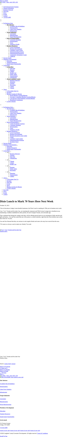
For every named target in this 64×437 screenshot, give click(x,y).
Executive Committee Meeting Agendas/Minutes (23, 97)
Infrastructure (13, 31)
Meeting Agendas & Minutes (14, 94)
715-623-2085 (7, 17)
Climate (12, 88)
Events (5, 14)
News (4, 13)
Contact (5, 16)
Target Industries (11, 32)
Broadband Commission (16, 100)
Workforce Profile (14, 44)
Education (9, 61)
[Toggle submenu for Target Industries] (16, 116)
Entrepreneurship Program (17, 52)
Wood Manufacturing (15, 37)
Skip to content (4, 0)
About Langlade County (13, 79)
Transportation (14, 76)
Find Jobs (5, 11)
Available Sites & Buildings (17, 26)
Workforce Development (9, 59)
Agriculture (13, 34)
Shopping (12, 82)
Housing (12, 70)
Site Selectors (10, 24)
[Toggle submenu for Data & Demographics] (19, 122)
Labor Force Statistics (15, 29)
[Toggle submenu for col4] (9, 172)
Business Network (8, 10)
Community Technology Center (18, 55)
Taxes (11, 43)
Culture (12, 86)
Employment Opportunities (14, 64)
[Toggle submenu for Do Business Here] (13, 107)
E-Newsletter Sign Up (12, 91)
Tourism (12, 83)
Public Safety (13, 74)
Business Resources (12, 46)
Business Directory (15, 80)
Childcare (12, 56)
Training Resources (12, 62)
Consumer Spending (15, 40)
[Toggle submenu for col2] (9, 160)
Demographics (14, 27)
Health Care (13, 73)
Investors (9, 92)
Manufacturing (14, 35)
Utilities (12, 71)
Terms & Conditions (42, 433)
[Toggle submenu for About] (7, 178)
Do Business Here (8, 23)
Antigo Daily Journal (9, 363)
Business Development (16, 49)
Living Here (6, 65)
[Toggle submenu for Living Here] (10, 151)
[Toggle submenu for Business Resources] (17, 131)
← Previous (3, 372)
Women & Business (8, 8)
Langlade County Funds (16, 50)
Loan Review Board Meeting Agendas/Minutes (22, 98)
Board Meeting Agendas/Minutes (18, 95)
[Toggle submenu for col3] (9, 166)
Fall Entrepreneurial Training (10, 7)
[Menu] (0, 4)
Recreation (13, 85)
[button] (3, 436)
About (5, 89)
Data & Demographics (13, 38)
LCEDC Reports (11, 101)
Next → (2, 374)
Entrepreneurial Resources (17, 53)
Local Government (15, 47)
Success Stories (7, 58)
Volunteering (13, 77)
